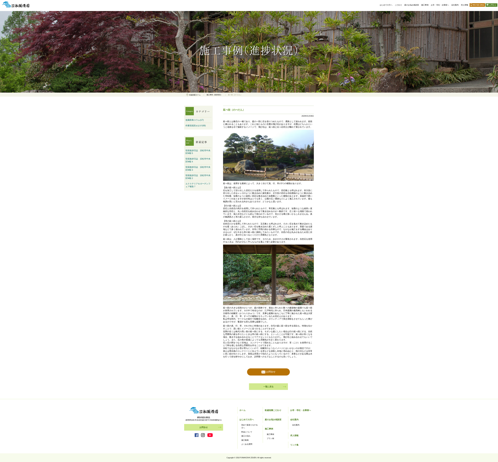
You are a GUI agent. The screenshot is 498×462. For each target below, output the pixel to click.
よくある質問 (246, 444)
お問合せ (492, 5)
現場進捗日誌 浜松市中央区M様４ (197, 160)
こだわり (398, 5)
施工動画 (245, 440)
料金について (246, 432)
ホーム (242, 410)
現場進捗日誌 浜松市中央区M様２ (197, 176)
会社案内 (455, 5)
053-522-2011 (478, 5)
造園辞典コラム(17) (194, 120)
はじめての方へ (386, 5)
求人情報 (464, 5)
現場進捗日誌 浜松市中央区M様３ (197, 168)
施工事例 (424, 5)
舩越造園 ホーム (195, 95)
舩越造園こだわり (273, 410)
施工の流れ (245, 436)
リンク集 (294, 445)
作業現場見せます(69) (195, 125)
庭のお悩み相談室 (411, 5)
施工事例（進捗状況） (214, 95)
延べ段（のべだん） (234, 109)
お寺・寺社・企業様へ (440, 5)
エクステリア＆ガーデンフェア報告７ (197, 185)
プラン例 (270, 438)
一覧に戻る (268, 386)
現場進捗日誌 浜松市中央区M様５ (197, 151)
